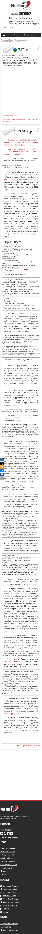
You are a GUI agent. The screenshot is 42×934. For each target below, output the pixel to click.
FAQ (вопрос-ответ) (9, 923)
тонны (6, 713)
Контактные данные (9, 837)
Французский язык (8, 864)
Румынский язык (7, 868)
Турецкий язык (7, 855)
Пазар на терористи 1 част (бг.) (22, 149)
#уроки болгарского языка (18, 119)
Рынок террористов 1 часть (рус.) (22, 140)
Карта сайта (5, 927)
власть (33, 234)
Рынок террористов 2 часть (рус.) (17, 142)
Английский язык (7, 861)
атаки (26, 269)
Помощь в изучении (9, 930)
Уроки (3, 874)
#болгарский (6, 119)
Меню (7, 35)
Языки (16, 35)
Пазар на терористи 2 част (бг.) (16, 151)
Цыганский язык (7, 851)
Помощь (4, 871)
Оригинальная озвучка (11, 115)
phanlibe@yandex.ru (23, 18)
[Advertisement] (21, 774)
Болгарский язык (7, 848)
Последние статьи (31, 35)
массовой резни (11, 661)
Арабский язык (6, 858)
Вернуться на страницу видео (30, 746)
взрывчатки (14, 713)
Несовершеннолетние (13, 179)
